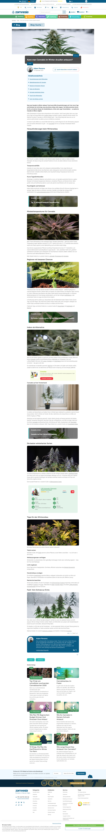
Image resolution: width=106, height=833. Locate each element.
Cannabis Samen (36, 792)
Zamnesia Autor (51, 807)
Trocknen (35, 584)
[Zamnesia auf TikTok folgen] (16, 805)
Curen (41, 584)
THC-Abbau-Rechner (82, 792)
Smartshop (35, 801)
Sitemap (49, 814)
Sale (33, 812)
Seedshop (40, 659)
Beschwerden (65, 813)
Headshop (35, 794)
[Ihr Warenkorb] (87, 12)
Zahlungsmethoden (66, 796)
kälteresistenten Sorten (56, 481)
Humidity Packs (59, 584)
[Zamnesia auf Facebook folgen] (16, 802)
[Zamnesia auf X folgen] (24, 802)
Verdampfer (35, 796)
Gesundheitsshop (36, 798)
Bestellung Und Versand (67, 798)
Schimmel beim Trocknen (58, 583)
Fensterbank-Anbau (73, 424)
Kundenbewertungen (52, 803)
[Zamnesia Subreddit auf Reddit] (18, 805)
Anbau (30, 659)
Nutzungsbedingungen (49, 777)
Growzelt (33, 359)
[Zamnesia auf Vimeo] (21, 802)
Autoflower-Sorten (73, 473)
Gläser (53, 584)
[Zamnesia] (25, 12)
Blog (49, 794)
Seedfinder (50, 792)
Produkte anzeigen (47, 378)
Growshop (69, 631)
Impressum (65, 794)
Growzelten (51, 123)
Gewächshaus (37, 575)
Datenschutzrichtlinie (38, 777)
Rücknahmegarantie (67, 807)
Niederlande (69, 306)
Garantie (64, 811)
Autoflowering (68, 295)
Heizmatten (74, 422)
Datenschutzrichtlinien (56, 823)
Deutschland (61, 306)
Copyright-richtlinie (66, 816)
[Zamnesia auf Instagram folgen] (18, 802)
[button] (30, 69)
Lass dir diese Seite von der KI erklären (67, 69)
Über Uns (49, 801)
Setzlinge (50, 365)
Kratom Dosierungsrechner (83, 798)
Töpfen (39, 552)
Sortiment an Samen (47, 631)
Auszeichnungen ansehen (78, 783)
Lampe (45, 361)
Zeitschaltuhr (57, 361)
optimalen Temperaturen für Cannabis (59, 256)
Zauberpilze (35, 803)
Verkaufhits (50, 798)
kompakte (35, 422)
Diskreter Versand (51, 812)
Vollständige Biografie (42, 650)
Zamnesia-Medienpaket (52, 805)
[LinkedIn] (74, 650)
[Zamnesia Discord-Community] (21, 805)
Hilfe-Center (65, 792)
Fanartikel (35, 807)
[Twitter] (76, 650)
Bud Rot (72, 188)
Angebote (34, 810)
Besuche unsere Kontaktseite (23, 798)
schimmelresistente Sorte (43, 192)
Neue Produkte (51, 796)
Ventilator (49, 361)
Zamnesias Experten (52, 810)
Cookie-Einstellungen (84, 828)
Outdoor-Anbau (48, 115)
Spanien (29, 308)
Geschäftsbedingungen (67, 801)
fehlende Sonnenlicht (69, 567)
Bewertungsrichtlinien (67, 809)
